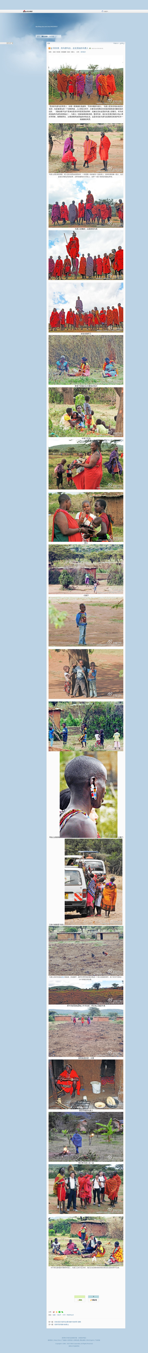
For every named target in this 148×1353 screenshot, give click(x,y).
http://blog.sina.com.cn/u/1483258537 (47, 26)
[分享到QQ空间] (57, 1312)
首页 (38, 36)
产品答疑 (97, 1340)
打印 (64, 1315)
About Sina (57, 1340)
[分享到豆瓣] (59, 1312)
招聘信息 (76, 1340)
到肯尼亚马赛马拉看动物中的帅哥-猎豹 (68, 1322)
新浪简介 (50, 1340)
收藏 (54, 1315)
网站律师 (82, 1340)
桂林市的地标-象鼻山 (62, 1324)
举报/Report (70, 1315)
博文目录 (44, 36)
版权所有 (76, 1346)
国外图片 (83, 52)
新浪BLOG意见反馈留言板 (69, 1338)
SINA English (90, 1340)
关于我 (51, 36)
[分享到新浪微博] (54, 1312)
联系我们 (70, 1340)
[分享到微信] (62, 1312)
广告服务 (64, 1340)
